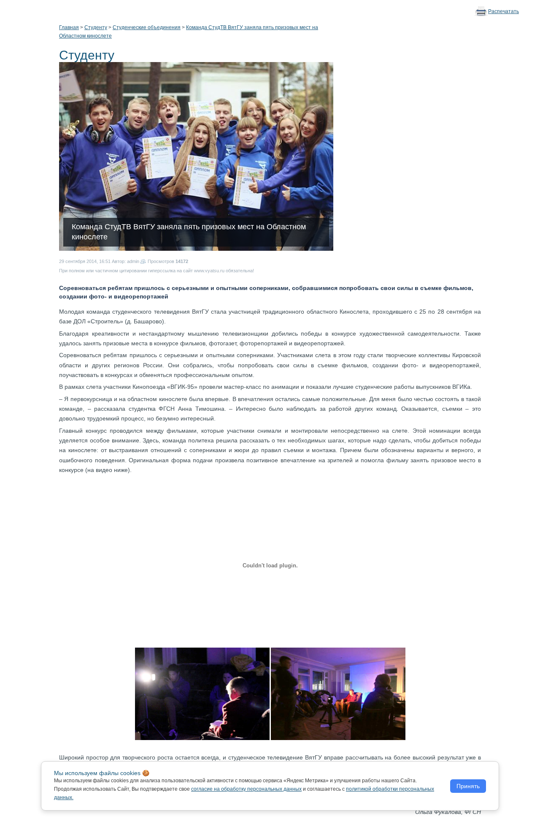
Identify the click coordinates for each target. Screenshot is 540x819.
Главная (69, 27)
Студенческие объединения (147, 27)
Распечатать (503, 11)
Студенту (95, 27)
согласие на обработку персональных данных (246, 789)
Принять (468, 786)
